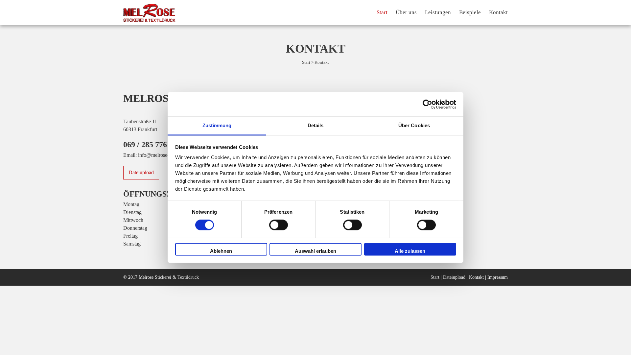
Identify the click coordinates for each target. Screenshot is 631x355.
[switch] (278, 225)
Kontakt (498, 12)
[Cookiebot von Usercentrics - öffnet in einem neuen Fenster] (427, 104)
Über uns (406, 12)
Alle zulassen (410, 251)
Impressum (497, 277)
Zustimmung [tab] (217, 125)
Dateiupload (141, 172)
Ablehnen (221, 251)
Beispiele (470, 12)
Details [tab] (316, 125)
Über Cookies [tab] (414, 125)
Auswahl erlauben (315, 251)
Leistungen (438, 12)
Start (382, 12)
